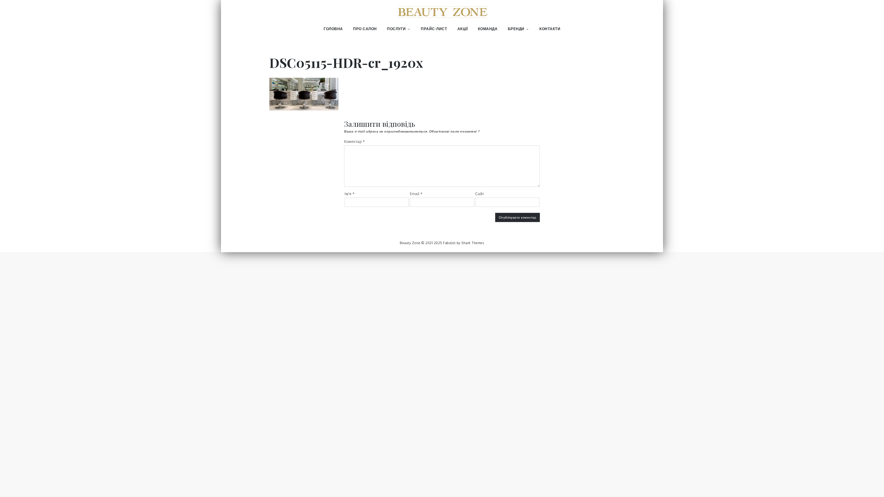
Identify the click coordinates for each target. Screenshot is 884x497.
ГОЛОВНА (333, 28)
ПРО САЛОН (365, 28)
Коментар (354, 141)
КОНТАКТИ (549, 28)
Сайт (479, 193)
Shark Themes (472, 243)
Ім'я (350, 193)
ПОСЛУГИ (396, 28)
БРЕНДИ (516, 28)
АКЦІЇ (462, 28)
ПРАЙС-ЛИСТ (434, 28)
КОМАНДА (488, 28)
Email (416, 193)
